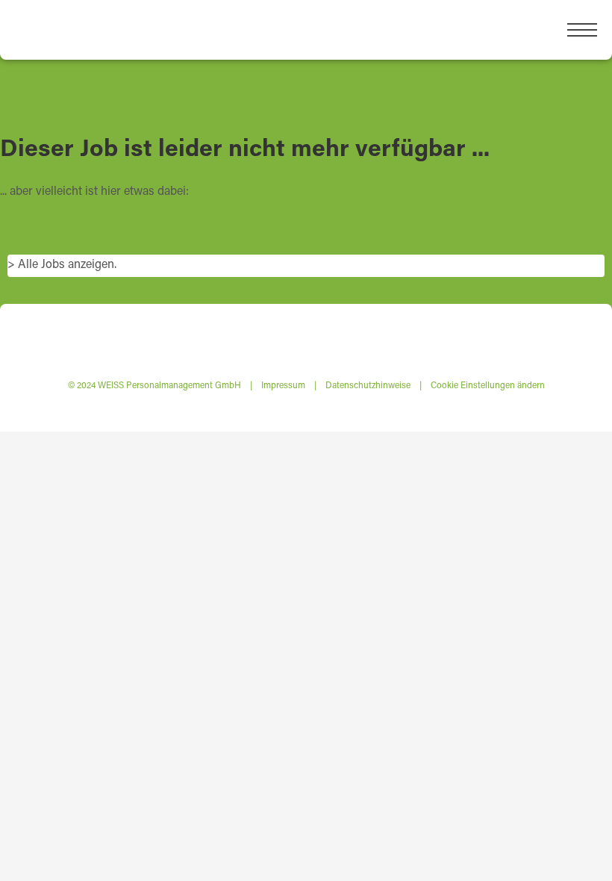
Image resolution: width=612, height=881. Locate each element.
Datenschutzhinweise (367, 384)
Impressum (283, 384)
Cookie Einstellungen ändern (488, 384)
